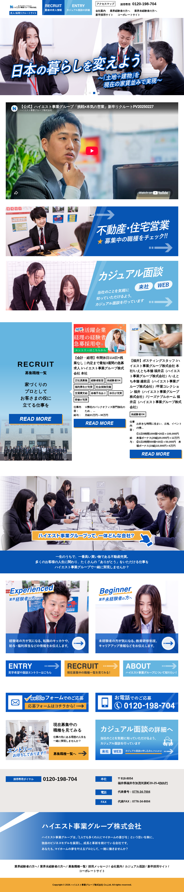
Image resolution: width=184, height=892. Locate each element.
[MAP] (163, 783)
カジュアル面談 (135, 866)
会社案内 (101, 10)
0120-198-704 (144, 4)
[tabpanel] (92, 56)
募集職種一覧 (77, 866)
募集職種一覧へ (65, 754)
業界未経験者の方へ (145, 10)
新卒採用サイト (104, 14)
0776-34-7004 (141, 791)
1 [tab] (85, 93)
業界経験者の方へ (120, 10)
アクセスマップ (105, 3)
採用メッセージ (98, 866)
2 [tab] (90, 93)
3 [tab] (94, 93)
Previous (69, 391)
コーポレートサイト (129, 14)
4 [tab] (98, 93)
